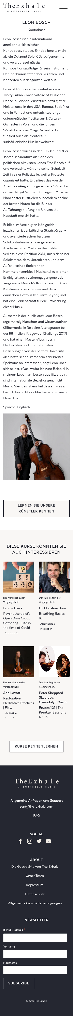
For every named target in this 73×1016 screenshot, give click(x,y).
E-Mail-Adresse (14, 930)
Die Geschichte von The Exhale (35, 867)
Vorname (9, 946)
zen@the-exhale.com (36, 806)
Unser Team (35, 876)
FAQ (36, 816)
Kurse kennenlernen (36, 746)
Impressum (35, 885)
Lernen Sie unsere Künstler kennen (36, 508)
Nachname (10, 962)
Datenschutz (35, 894)
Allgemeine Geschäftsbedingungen (35, 903)
